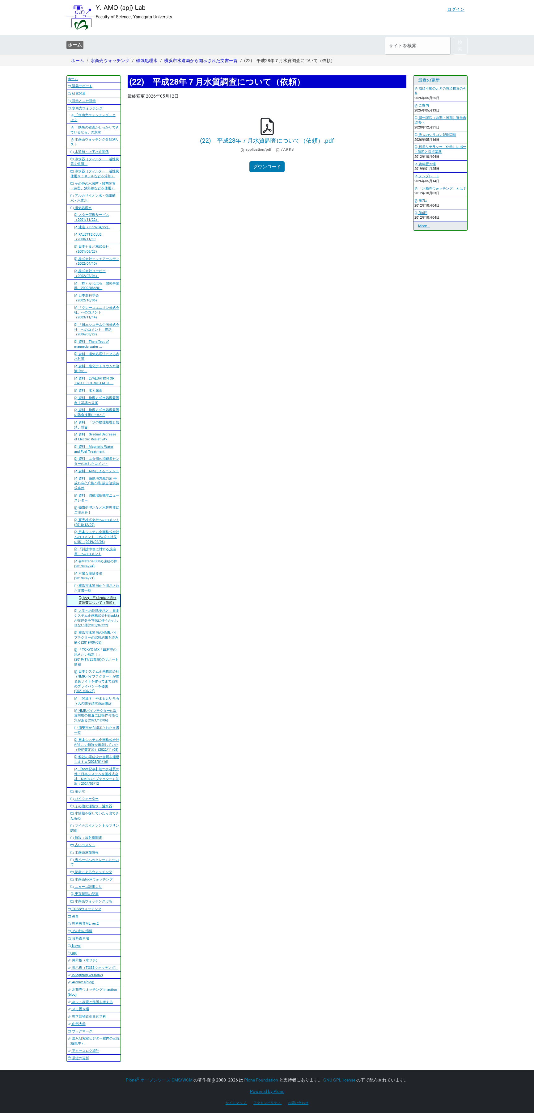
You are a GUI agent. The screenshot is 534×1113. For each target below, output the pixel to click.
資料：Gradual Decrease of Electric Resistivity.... (95, 436)
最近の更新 (80, 1058)
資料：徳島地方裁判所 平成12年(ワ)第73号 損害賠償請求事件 (96, 483)
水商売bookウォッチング (93, 879)
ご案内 (423, 105)
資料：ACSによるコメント (98, 471)
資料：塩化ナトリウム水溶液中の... (96, 368)
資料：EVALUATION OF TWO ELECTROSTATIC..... (94, 380)
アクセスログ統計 (85, 1051)
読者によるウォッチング (93, 872)
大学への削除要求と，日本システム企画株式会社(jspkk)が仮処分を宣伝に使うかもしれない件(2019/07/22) (96, 618)
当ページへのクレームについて (94, 862)
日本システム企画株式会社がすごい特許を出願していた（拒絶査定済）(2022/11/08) (96, 745)
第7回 (422, 201)
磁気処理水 (147, 60)
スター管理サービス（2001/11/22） (91, 217)
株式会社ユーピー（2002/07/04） (90, 273)
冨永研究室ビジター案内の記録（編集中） (94, 1040)
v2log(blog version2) (87, 975)
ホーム (75, 45)
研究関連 (78, 93)
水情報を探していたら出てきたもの (94, 815)
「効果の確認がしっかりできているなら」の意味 (94, 129)
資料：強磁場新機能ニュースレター (96, 498)
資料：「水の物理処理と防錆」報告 (96, 424)
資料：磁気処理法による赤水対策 (96, 356)
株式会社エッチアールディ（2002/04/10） (96, 261)
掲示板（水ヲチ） (85, 960)
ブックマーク (81, 1031)
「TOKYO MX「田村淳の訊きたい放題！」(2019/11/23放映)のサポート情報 (96, 657)
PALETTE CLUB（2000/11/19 (88, 237)
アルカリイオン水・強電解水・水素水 (93, 198)
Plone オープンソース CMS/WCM (159, 1079)
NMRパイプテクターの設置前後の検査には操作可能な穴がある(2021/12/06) (96, 716)
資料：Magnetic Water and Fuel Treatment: (93, 449)
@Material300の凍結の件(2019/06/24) (95, 563)
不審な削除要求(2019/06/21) (88, 576)
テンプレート (428, 176)
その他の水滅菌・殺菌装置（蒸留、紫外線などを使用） (93, 186)
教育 (75, 916)
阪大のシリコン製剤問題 (437, 135)
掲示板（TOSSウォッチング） (94, 968)
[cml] (119, 17)
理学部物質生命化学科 (88, 1016)
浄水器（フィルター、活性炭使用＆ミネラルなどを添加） (94, 173)
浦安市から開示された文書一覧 (96, 730)
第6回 (422, 213)
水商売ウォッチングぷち (93, 901)
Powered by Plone (267, 1091)
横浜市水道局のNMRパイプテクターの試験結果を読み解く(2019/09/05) (96, 638)
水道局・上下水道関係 (91, 152)
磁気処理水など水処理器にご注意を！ (96, 510)
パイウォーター (86, 799)
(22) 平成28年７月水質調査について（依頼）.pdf (267, 140)
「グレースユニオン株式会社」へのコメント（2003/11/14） (96, 313)
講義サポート (81, 86)
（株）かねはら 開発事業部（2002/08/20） (96, 285)
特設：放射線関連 (88, 838)
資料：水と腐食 (90, 390)
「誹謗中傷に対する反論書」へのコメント (95, 551)
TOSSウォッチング (86, 909)
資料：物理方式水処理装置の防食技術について (96, 412)
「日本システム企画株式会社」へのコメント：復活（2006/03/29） (96, 330)
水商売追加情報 (86, 852)
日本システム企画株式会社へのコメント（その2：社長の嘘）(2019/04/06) (96, 537)
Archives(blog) (82, 982)
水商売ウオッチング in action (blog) (92, 992)
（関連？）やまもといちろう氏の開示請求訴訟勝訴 (96, 700)
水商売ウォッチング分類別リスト (94, 141)
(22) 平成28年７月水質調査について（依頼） (97, 600)
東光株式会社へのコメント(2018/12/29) (96, 522)
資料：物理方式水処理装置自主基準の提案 (96, 400)
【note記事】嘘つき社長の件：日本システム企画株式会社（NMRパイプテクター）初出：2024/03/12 (96, 776)
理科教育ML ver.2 (85, 924)
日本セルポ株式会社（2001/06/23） (91, 249)
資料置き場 (80, 938)
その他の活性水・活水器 (93, 806)
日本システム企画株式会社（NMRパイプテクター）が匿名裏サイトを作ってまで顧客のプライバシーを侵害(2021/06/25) (96, 681)
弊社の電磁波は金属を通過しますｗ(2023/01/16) (96, 759)
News (76, 946)
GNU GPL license (339, 1079)
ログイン (455, 9)
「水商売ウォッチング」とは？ (93, 117)
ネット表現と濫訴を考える (92, 1002)
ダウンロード (267, 167)
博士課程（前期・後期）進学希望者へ (440, 120)
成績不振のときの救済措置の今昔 (440, 90)
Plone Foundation (261, 1079)
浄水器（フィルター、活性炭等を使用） (94, 161)
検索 (460, 46)
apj (74, 953)
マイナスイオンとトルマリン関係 (94, 828)
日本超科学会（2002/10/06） (86, 297)
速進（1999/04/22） (94, 227)
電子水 (79, 791)
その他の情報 (81, 931)
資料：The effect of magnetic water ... (91, 344)
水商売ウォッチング (110, 60)
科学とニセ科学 (83, 101)
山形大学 (78, 1024)
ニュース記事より (88, 887)
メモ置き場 (80, 1009)
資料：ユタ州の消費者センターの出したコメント (96, 461)
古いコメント (84, 845)
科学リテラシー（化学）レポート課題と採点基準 (440, 149)
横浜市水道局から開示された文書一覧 (201, 60)
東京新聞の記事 (86, 894)
